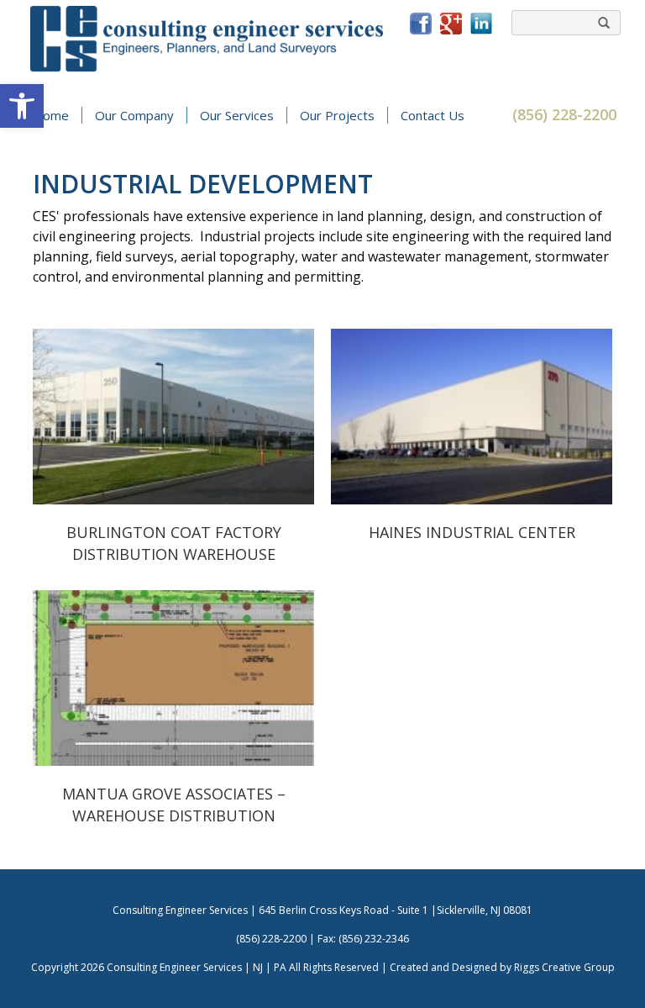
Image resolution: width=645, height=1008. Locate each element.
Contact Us (432, 115)
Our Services (237, 115)
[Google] (451, 22)
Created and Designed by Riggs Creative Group (502, 967)
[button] (22, 106)
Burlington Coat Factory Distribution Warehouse (173, 417)
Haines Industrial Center (472, 417)
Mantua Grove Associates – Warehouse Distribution (174, 678)
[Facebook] (420, 22)
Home (51, 115)
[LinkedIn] (481, 22)
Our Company (134, 115)
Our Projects (337, 115)
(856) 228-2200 (564, 114)
